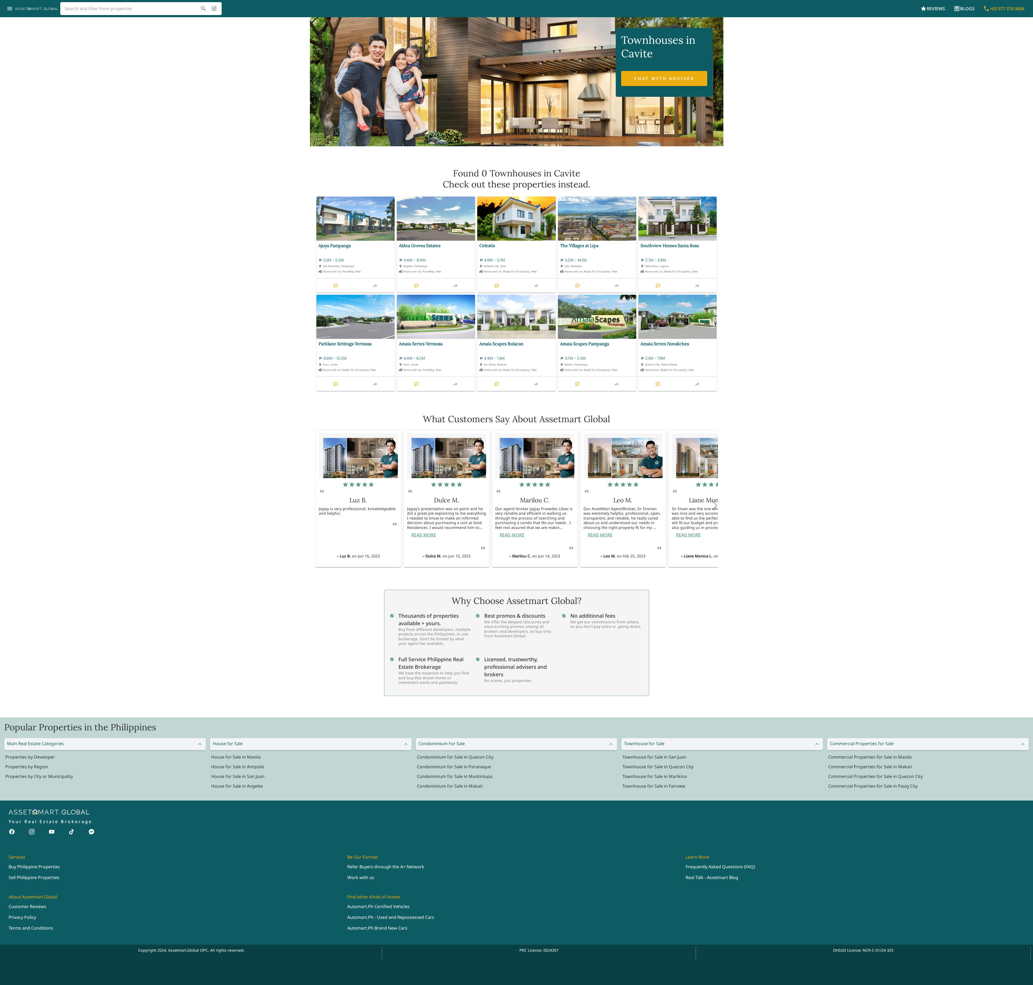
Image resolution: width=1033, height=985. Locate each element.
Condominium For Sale (442, 743)
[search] (203, 8)
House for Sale (228, 743)
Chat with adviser (664, 78)
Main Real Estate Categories (35, 743)
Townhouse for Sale (644, 743)
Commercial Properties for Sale (862, 743)
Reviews (936, 9)
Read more (423, 535)
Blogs (967, 9)
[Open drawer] (9, 8)
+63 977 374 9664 (1007, 9)
